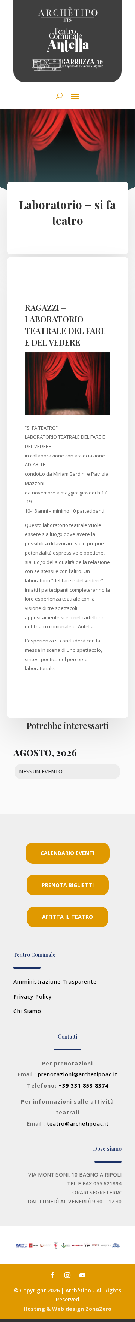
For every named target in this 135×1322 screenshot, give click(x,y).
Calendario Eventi (67, 852)
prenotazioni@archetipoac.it (77, 1074)
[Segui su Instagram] (68, 1275)
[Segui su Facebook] (52, 1275)
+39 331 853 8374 (83, 1085)
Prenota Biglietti (68, 885)
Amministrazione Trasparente (55, 981)
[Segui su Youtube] (82, 1275)
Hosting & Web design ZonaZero (67, 1308)
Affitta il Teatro (67, 916)
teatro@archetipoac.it (78, 1123)
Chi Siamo (27, 1011)
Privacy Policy (33, 996)
